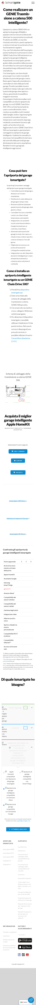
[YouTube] (27, 954)
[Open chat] (31, 1000)
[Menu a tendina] (33, 3)
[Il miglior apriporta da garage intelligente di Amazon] (18, 490)
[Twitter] (23, 954)
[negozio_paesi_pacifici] (18, 476)
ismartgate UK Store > (18, 534)
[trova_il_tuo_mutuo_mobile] (18, 689)
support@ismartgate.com (23, 821)
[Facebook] (19, 954)
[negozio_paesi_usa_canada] (18, 455)
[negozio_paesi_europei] (18, 464)
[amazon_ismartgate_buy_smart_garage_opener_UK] (18, 524)
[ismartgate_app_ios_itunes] (25, 947)
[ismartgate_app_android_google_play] (25, 940)
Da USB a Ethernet (9, 659)
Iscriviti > (22, 935)
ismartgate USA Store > (18, 501)
